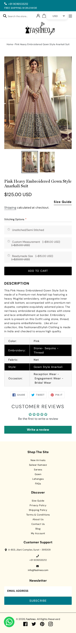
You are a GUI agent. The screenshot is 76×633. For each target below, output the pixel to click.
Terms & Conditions (38, 514)
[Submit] (5, 16)
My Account (38, 533)
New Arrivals (38, 460)
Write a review (38, 430)
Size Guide (63, 202)
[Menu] (70, 15)
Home (10, 44)
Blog (38, 528)
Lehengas (38, 478)
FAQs (38, 483)
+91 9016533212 (18, 4)
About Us (38, 519)
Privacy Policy (38, 505)
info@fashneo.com (38, 570)
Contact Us (38, 524)
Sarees (38, 469)
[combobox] (19, 17)
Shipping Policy (38, 510)
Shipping (10, 208)
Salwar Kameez (38, 464)
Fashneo (31, 619)
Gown (38, 474)
